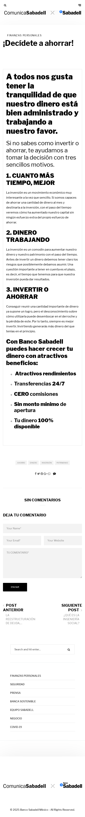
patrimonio (62, 463)
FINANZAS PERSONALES (24, 35)
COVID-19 (16, 727)
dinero (33, 463)
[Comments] (54, 474)
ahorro (21, 463)
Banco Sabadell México (34, 809)
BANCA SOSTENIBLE (23, 701)
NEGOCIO (16, 718)
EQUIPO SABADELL (22, 709)
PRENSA (15, 692)
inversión (47, 463)
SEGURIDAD (17, 684)
